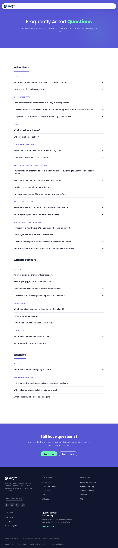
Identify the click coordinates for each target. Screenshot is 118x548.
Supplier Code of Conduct (38, 544)
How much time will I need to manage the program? (37, 150)
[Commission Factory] (21, 478)
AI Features (46, 499)
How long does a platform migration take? (33, 187)
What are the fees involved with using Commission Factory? (41, 82)
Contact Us (49, 454)
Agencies (46, 490)
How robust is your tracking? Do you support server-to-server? (42, 228)
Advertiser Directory (88, 482)
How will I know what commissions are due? (33, 323)
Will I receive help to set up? (26, 137)
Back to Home (68, 454)
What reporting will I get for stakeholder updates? (36, 214)
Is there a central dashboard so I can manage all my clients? (41, 383)
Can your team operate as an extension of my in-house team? (42, 241)
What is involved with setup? (27, 130)
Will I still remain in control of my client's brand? (35, 390)
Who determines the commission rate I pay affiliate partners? (42, 103)
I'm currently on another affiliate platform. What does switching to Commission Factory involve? (54, 172)
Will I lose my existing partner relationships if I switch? (38, 180)
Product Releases (87, 490)
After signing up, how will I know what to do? (33, 282)
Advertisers (46, 482)
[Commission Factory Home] (10, 6)
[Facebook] (7, 505)
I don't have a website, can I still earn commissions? (37, 288)
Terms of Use (21, 544)
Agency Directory (87, 486)
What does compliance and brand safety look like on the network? (44, 248)
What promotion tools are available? (30, 343)
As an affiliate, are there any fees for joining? (34, 275)
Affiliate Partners (49, 486)
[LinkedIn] (12, 505)
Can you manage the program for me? (31, 157)
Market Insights (11, 525)
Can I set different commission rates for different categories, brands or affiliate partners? (54, 109)
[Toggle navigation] (113, 6)
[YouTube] (23, 505)
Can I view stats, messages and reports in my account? (39, 295)
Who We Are (10, 517)
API (43, 495)
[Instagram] (17, 505)
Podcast (83, 495)
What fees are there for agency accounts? (33, 369)
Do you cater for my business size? (29, 89)
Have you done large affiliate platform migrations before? (40, 194)
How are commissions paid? (26, 316)
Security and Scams (57, 544)
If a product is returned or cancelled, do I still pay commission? (42, 116)
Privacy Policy (9, 544)
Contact (8, 521)
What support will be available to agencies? (33, 397)
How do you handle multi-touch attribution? (34, 235)
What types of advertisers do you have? (32, 336)
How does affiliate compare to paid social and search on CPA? (42, 207)
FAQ (81, 499)
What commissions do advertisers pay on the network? (39, 309)
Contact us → (48, 526)
